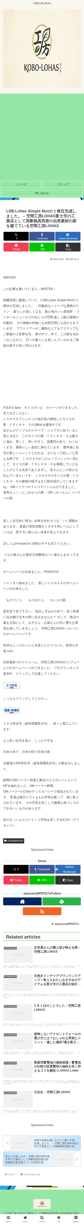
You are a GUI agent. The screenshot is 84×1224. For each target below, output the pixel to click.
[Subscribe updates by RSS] (42, 911)
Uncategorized (15, 840)
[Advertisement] (42, 136)
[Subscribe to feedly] (61, 901)
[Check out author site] (22, 901)
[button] (67, 247)
